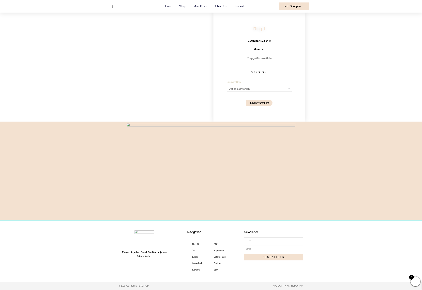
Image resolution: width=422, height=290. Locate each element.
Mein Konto (200, 6)
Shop (182, 6)
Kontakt (239, 6)
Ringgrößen (234, 82)
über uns (220, 6)
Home (167, 6)
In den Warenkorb (259, 102)
